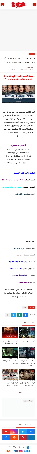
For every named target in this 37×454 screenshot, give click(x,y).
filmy (32, 54)
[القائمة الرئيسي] (34, 4)
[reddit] (14, 437)
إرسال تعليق (28, 401)
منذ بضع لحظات (29, 339)
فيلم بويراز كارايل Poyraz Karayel (12, 384)
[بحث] (2, 4)
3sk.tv (9, 447)
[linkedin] (31, 437)
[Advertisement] (18, 30)
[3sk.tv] (18, 5)
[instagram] (14, 431)
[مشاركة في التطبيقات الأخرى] (7, 315)
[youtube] (6, 431)
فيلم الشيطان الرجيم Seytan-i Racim (27, 384)
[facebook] (31, 431)
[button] (25, 315)
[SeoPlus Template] (28, 447)
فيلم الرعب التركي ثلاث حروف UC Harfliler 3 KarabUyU (27, 363)
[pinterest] (23, 437)
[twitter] (23, 431)
